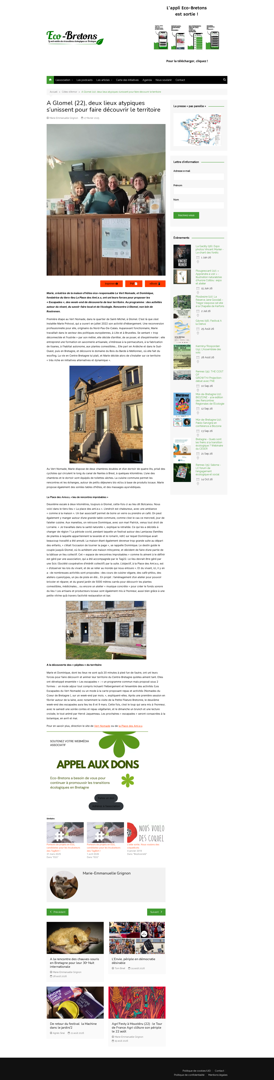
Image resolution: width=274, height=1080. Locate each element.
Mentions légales (217, 1075)
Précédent (59, 912)
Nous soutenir (164, 80)
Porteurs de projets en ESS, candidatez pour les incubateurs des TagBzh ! (63, 847)
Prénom (177, 185)
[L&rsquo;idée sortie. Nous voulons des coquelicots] (145, 832)
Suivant (154, 912)
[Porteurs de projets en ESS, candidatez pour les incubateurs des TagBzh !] (65, 832)
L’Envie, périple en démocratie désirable (133, 961)
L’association (62, 80)
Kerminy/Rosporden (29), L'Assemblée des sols (208, 349)
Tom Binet (120, 968)
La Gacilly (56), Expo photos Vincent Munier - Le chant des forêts (210, 249)
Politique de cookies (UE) (197, 1071)
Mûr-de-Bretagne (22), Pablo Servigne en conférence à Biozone (209, 423)
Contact (180, 80)
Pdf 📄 (134, 283)
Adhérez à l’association (106, 806)
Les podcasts (85, 80)
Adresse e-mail (181, 171)
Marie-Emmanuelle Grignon (64, 118)
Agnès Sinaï (59, 1033)
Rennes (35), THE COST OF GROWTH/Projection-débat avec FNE (210, 376)
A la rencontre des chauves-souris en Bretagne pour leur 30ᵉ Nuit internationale (74, 963)
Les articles (103, 80)
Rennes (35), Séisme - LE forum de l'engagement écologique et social (208, 469)
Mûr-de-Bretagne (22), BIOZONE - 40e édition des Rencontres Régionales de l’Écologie (210, 399)
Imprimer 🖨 (111, 283)
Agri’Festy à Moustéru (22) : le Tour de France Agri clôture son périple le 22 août (137, 1028)
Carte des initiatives (127, 80)
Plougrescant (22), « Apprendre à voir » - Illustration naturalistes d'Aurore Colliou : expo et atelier (209, 277)
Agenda (147, 80)
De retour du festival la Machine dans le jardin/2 (73, 1026)
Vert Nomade (102, 725)
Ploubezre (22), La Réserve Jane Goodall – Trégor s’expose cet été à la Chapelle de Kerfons (210, 301)
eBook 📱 (155, 283)
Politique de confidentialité (189, 1075)
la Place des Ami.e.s (130, 725)
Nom (176, 199)
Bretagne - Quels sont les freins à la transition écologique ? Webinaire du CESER (209, 444)
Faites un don (106, 798)
